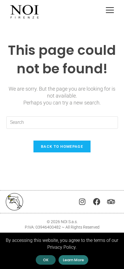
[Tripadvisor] (111, 202)
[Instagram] (82, 202)
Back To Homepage (62, 146)
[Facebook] (96, 202)
